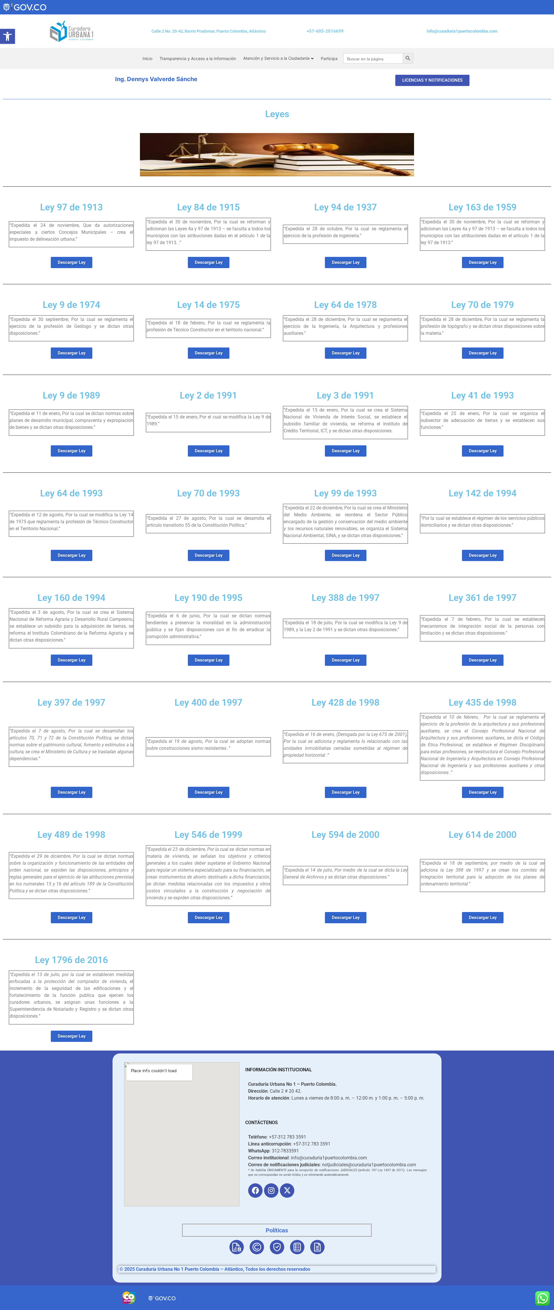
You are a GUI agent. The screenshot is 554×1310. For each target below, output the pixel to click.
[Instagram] (271, 1190)
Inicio (147, 58)
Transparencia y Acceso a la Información (198, 58)
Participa (329, 58)
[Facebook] (255, 1190)
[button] (7, 36)
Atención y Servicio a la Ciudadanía (276, 58)
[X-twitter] (287, 1190)
